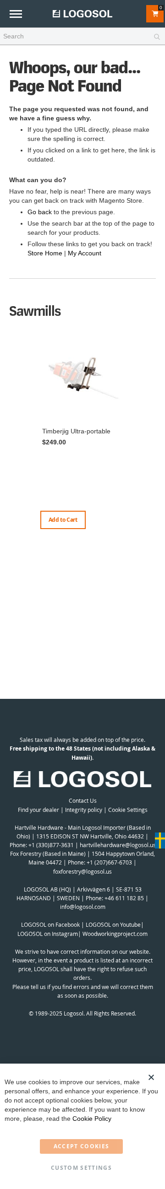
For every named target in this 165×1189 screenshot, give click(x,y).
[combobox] (82, 36)
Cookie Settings (128, 809)
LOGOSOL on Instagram (47, 933)
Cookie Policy (91, 1118)
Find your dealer (38, 809)
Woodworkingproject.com (115, 933)
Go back (40, 212)
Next (153, 442)
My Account (84, 253)
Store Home (45, 253)
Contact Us (83, 800)
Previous (11, 433)
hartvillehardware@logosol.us (118, 845)
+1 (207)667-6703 (109, 862)
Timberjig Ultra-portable (76, 431)
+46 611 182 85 (124, 898)
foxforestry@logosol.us (82, 871)
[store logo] (82, 13)
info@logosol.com (82, 906)
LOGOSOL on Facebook (50, 924)
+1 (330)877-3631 (51, 845)
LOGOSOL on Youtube (113, 924)
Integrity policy (83, 809)
